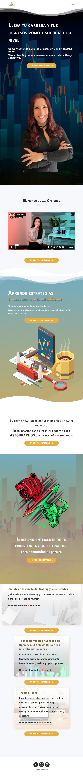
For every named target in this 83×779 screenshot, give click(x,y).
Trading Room (28, 692)
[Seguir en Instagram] (47, 764)
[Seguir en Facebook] (35, 764)
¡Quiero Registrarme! (41, 66)
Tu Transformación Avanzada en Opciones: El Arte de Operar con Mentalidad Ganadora (39, 645)
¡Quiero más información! (42, 260)
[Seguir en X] (41, 764)
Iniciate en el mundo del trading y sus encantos (38, 589)
